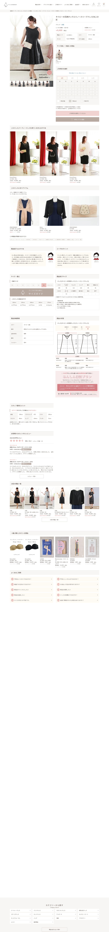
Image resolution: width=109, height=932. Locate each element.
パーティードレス (15, 910)
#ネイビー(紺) (79, 239)
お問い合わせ (85, 4)
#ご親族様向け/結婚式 (60, 239)
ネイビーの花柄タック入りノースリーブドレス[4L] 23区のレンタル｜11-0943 (10, 4)
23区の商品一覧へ (54, 519)
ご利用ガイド (58, 4)
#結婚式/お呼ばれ (49, 239)
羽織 (57, 918)
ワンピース (59, 914)
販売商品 (36, 922)
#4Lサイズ (41, 239)
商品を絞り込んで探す (54, 929)
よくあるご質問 (68, 4)
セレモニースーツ (83, 914)
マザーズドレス (15, 914)
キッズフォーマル (15, 918)
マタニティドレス (60, 910)
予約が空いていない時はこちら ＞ (77, 73)
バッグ (35, 918)
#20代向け (28, 239)
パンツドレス (37, 910)
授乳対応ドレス (83, 910)
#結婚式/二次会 (70, 239)
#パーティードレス (20, 239)
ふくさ (12, 922)
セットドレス (37, 914)
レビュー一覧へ (32, 476)
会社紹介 (77, 4)
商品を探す (38, 4)
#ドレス (12, 239)
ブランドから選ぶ (47, 4)
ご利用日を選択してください (77, 113)
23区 (62, 25)
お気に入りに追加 (79, 119)
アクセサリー (82, 918)
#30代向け (35, 239)
